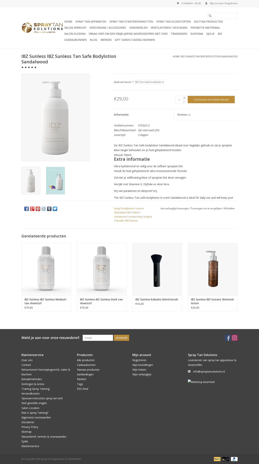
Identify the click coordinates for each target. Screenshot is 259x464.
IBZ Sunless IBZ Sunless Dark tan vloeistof (101, 301)
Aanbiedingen (85, 374)
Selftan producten (208, 21)
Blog (93, 40)
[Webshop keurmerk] (213, 382)
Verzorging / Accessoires (107, 27)
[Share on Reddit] (43, 208)
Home (68, 21)
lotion (136, 212)
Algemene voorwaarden (36, 417)
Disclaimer (27, 422)
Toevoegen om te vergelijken (206, 208)
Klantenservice (30, 446)
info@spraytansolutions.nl (209, 371)
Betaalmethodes (31, 379)
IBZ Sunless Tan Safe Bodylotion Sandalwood (209, 56)
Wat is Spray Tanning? (34, 412)
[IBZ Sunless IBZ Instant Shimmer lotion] (213, 269)
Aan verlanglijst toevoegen (174, 208)
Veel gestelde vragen (34, 403)
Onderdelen (138, 27)
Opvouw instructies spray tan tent (42, 398)
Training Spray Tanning (35, 389)
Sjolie (210, 33)
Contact (26, 365)
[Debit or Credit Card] (225, 458)
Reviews (183, 114)
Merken (105, 40)
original (148, 216)
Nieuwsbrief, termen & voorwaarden (43, 436)
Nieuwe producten (88, 369)
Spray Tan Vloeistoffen (173, 21)
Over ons (27, 360)
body (117, 208)
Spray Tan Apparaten (90, 21)
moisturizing (135, 216)
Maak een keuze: (123, 82)
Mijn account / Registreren (223, 3)
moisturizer (120, 216)
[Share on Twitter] (55, 208)
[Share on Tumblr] (49, 208)
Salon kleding (75, 33)
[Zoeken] (210, 16)
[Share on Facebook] (26, 208)
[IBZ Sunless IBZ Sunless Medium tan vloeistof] (46, 269)
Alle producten (86, 360)
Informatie (121, 114)
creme (139, 208)
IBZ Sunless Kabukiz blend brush (156, 299)
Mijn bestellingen (142, 365)
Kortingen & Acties (32, 384)
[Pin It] (38, 208)
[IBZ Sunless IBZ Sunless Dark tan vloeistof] (102, 269)
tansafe (120, 220)
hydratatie (119, 212)
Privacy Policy (29, 427)
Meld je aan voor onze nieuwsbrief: (50, 338)
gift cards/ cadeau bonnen (135, 40)
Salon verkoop (75, 27)
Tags (80, 384)
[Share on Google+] (32, 208)
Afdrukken (229, 208)
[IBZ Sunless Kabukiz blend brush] (157, 269)
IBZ (220, 33)
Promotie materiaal (205, 27)
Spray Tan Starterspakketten (131, 21)
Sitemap (26, 431)
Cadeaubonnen (75, 40)
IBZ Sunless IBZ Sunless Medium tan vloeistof (45, 301)
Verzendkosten (30, 393)
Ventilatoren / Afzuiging (169, 27)
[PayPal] (217, 458)
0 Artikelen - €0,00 (191, 3)
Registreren (139, 360)
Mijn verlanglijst (141, 374)
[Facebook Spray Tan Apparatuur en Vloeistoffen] (228, 338)
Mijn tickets (139, 369)
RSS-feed (82, 389)
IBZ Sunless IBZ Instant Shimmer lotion (212, 301)
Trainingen (179, 33)
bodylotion (128, 208)
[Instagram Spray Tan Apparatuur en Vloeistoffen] (235, 338)
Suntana (196, 33)
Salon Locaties (30, 408)
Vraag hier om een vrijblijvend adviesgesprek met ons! (128, 33)
